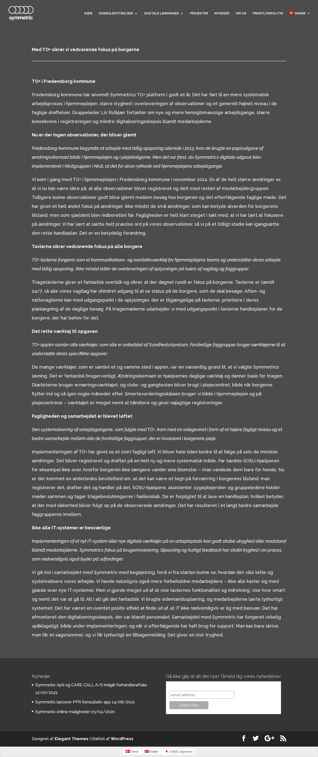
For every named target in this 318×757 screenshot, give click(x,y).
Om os (241, 13)
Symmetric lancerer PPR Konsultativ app (73, 702)
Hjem (88, 13)
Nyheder (221, 13)
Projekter (199, 13)
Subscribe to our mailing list (195, 686)
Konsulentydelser (116, 13)
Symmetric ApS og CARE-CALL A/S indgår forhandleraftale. (91, 685)
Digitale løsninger (161, 13)
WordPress (122, 738)
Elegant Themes (71, 738)
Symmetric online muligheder (62, 711)
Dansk (300, 13)
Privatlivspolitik (268, 13)
